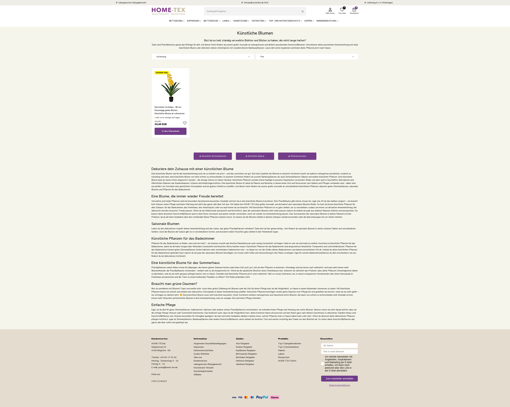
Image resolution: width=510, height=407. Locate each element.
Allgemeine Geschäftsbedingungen (210, 343)
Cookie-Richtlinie (201, 353)
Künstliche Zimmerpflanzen (214, 156)
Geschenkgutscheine (203, 371)
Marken (281, 350)
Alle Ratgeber (242, 343)
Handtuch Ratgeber (245, 364)
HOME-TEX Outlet (287, 360)
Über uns (198, 357)
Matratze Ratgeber (245, 360)
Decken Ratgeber (244, 347)
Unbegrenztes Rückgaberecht (208, 364)
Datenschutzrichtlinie (203, 350)
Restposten (283, 357)
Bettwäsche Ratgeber (246, 353)
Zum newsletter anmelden (339, 378)
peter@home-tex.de (168, 367)
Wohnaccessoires (298, 156)
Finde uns (155, 374)
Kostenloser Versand (203, 367)
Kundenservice (200, 360)
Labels (281, 353)
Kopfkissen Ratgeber (246, 350)
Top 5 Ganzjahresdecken (289, 343)
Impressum (199, 347)
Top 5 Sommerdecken (288, 347)
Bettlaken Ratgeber (245, 357)
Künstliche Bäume (256, 156)
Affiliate (197, 374)
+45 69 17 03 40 (168, 357)
